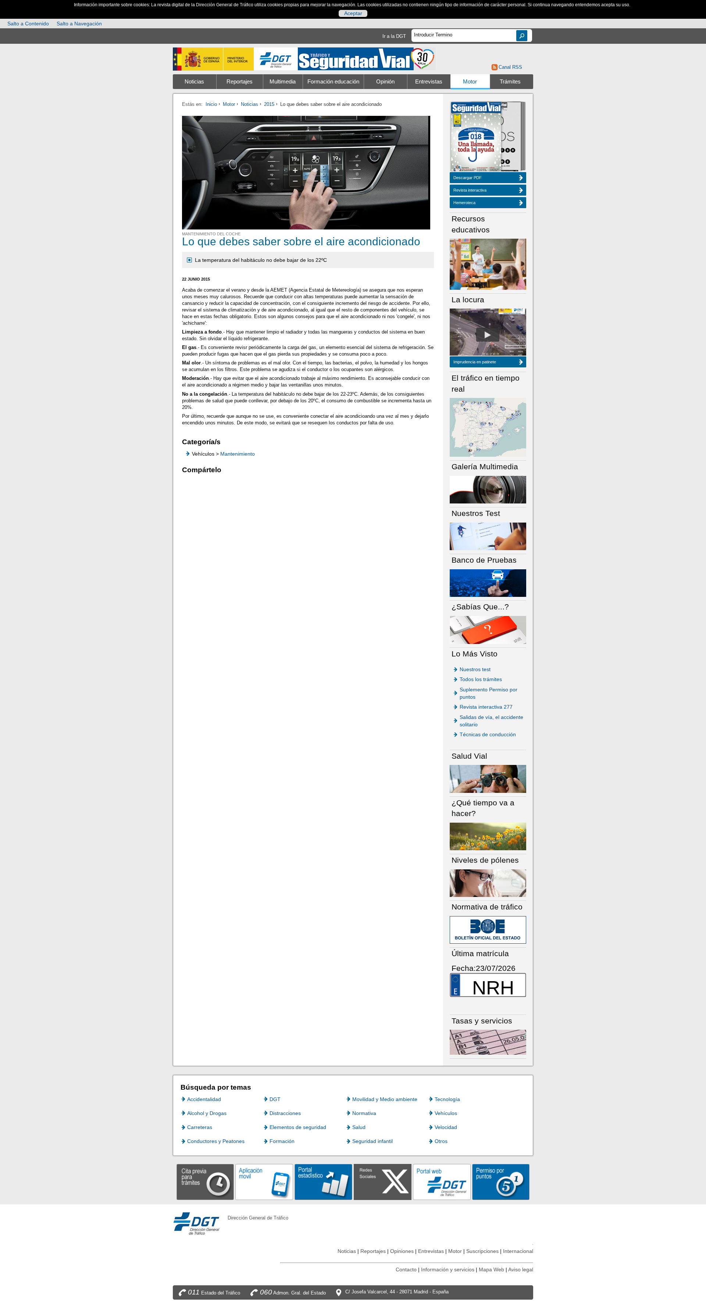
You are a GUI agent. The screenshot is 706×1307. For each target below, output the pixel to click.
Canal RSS (510, 67)
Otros (441, 1141)
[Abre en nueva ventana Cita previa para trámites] (205, 1182)
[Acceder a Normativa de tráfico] (488, 929)
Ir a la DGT (394, 36)
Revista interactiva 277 (486, 707)
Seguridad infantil (372, 1141)
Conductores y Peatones (216, 1141)
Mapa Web (491, 1269)
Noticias (194, 82)
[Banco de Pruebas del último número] (488, 583)
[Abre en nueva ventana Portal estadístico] (323, 1182)
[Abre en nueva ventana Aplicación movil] (264, 1182)
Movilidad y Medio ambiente (384, 1099)
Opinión (385, 82)
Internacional (518, 1251)
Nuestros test (475, 669)
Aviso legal (520, 1269)
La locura (487, 335)
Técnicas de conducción (488, 734)
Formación (282, 1141)
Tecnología (447, 1099)
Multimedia (283, 82)
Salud (359, 1127)
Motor (470, 82)
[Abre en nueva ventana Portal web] (442, 1182)
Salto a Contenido (28, 23)
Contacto (406, 1269)
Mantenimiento (237, 454)
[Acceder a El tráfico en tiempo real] (488, 427)
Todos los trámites (481, 679)
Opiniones (402, 1251)
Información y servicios (447, 1269)
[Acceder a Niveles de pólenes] (488, 883)
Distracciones (285, 1113)
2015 (269, 104)
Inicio (211, 104)
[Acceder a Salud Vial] (488, 778)
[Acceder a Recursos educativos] (488, 264)
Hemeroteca (464, 202)
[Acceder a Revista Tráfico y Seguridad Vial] (367, 58)
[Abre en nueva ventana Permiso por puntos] (501, 1182)
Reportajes (240, 82)
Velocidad (446, 1127)
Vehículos (446, 1113)
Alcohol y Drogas (207, 1113)
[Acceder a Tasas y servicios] (488, 1042)
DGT (275, 1099)
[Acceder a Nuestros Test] (488, 536)
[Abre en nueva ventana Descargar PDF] (476, 137)
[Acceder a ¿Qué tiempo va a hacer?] (488, 836)
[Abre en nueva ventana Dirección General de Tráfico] (276, 59)
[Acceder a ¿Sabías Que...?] (488, 629)
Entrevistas (428, 82)
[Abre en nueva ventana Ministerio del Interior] (213, 59)
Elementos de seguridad (298, 1127)
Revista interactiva (469, 190)
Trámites (510, 82)
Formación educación (333, 82)
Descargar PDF (467, 177)
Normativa (364, 1113)
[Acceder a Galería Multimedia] (488, 489)
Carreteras (199, 1127)
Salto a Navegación (79, 23)
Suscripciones (482, 1251)
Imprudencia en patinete (474, 362)
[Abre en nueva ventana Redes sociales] (382, 1182)
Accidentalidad (204, 1099)
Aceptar (353, 13)
